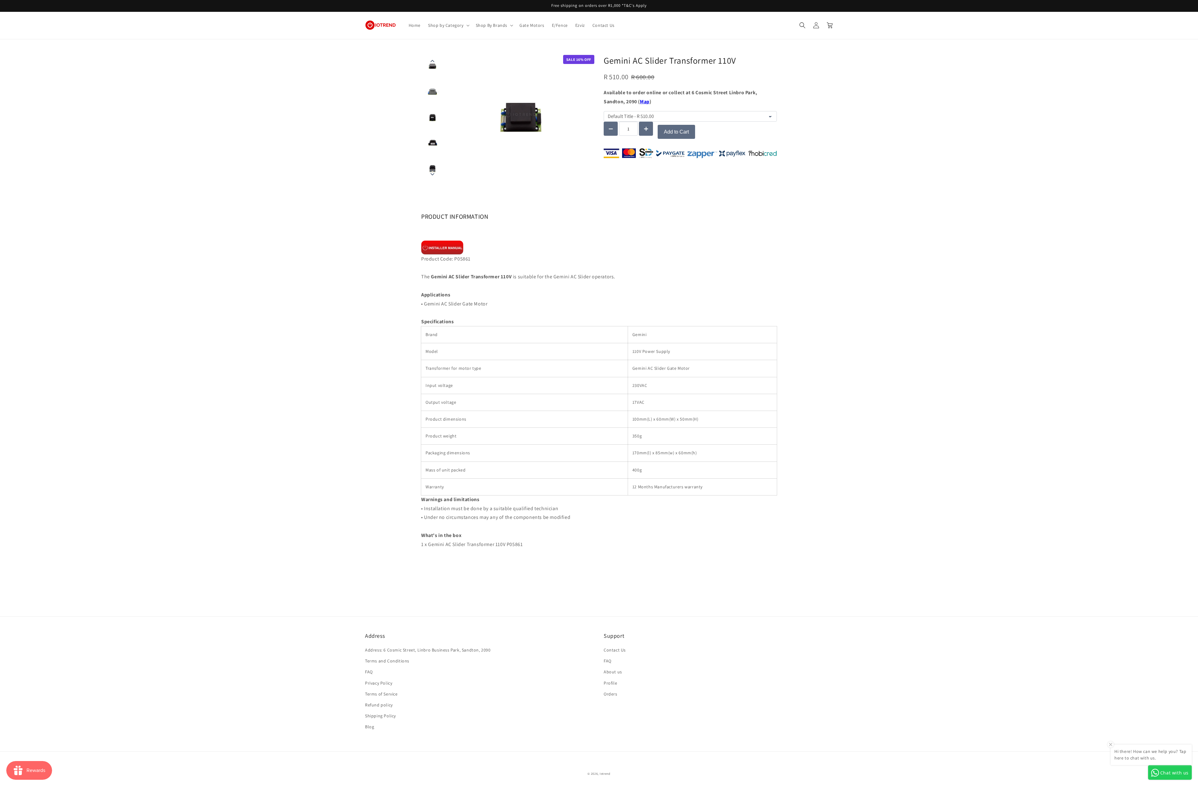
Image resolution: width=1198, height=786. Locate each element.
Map (645, 101)
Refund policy (379, 705)
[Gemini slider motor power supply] (442, 247)
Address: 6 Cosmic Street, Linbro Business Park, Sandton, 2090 (428, 650)
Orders (610, 694)
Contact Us (615, 650)
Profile (610, 683)
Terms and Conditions (387, 661)
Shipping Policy (380, 716)
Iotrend (605, 774)
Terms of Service (381, 694)
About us (613, 672)
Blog (369, 727)
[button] (448, 25)
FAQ (369, 672)
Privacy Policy (378, 683)
